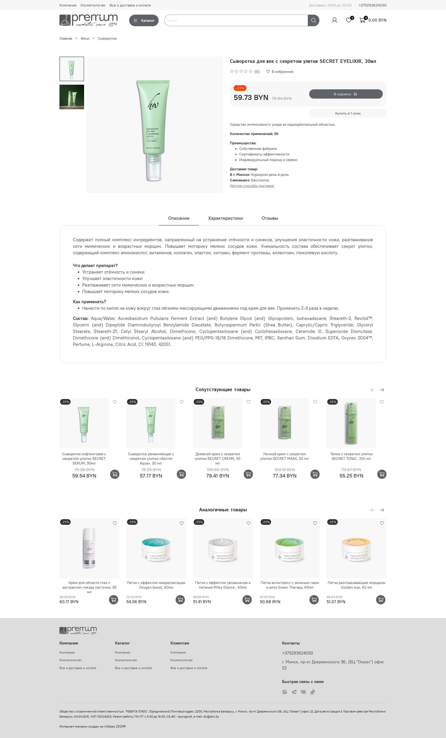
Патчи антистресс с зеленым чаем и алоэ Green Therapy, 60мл (290, 585)
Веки (85, 38)
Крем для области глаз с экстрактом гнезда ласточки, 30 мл (89, 587)
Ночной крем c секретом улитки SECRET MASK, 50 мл (284, 456)
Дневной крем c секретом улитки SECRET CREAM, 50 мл (217, 458)
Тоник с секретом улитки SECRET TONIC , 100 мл (351, 456)
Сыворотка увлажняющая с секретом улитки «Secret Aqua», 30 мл (151, 458)
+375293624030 (373, 5)
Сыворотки (107, 38)
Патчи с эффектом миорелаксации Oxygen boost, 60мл (156, 585)
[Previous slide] (95, 124)
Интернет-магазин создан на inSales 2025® (92, 726)
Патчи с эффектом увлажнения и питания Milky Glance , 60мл (223, 585)
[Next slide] (213, 124)
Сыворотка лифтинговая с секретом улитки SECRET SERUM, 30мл (84, 458)
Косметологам (93, 5)
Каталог (148, 20)
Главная (65, 38)
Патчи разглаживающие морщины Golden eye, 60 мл (356, 585)
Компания (67, 5)
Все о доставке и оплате (130, 5)
